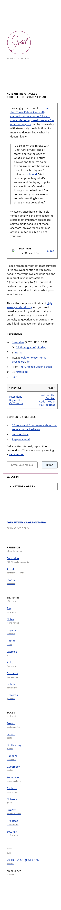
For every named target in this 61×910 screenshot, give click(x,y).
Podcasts (12, 673)
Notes (18, 352)
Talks (10, 662)
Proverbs (12, 695)
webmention (16, 454)
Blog (9, 608)
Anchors (12, 788)
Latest (11, 734)
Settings (12, 831)
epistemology (29, 357)
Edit (14, 376)
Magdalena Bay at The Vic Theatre (16, 400)
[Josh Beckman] (19, 42)
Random (12, 755)
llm (28, 361)
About (10, 569)
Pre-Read (12, 820)
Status (11, 580)
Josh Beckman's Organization (26, 522)
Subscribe (13, 558)
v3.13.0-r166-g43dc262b (23, 860)
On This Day (14, 745)
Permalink (18, 342)
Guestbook (13, 766)
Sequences (13, 777)
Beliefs (11, 684)
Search (11, 723)
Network (12, 799)
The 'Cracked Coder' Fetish (35, 366)
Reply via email (21, 439)
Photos (11, 640)
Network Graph (24, 486)
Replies (11, 630)
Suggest (11, 810)
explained (31, 174)
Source (50, 250)
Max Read (22, 371)
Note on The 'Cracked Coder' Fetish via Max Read (47, 400)
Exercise (12, 651)
